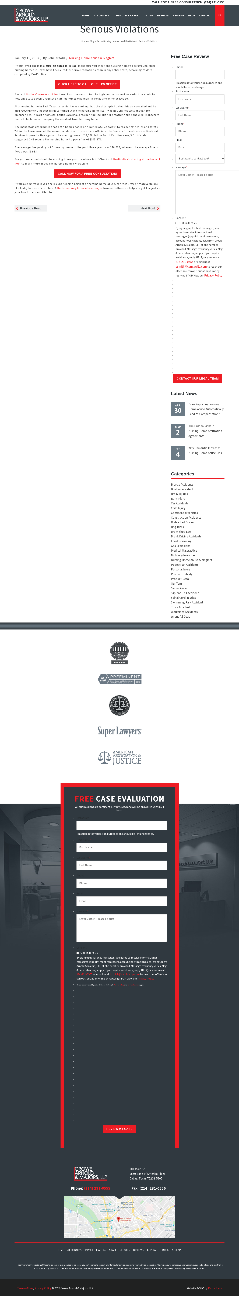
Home (85, 41)
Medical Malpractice (184, 550)
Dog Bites (177, 527)
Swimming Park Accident (187, 602)
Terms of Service (133, 985)
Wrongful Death (181, 616)
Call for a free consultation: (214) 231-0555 (188, 2)
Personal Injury (180, 569)
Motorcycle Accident (184, 555)
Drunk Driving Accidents (186, 536)
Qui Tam (176, 583)
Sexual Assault (180, 588)
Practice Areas (95, 1250)
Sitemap (177, 1250)
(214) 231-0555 (97, 1188)
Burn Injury (178, 499)
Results (125, 1250)
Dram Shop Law (181, 532)
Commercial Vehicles (184, 513)
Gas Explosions (180, 546)
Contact (153, 1250)
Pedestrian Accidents (185, 565)
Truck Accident (180, 607)
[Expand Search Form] (219, 15)
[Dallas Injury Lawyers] (31, 15)
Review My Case (119, 1128)
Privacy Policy (213, 275)
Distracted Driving (183, 522)
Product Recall (180, 579)
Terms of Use (25, 1288)
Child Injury (178, 508)
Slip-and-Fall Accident (185, 593)
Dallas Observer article (41, 94)
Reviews (138, 1250)
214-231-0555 (184, 262)
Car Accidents (180, 503)
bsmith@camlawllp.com (191, 266)
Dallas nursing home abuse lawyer (80, 188)
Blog (92, 41)
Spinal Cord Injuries (183, 598)
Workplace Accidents (184, 612)
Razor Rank (215, 1288)
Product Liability (181, 574)
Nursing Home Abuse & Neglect (92, 58)
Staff (113, 1250)
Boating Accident (182, 489)
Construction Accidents (186, 517)
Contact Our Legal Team (198, 378)
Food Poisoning (181, 541)
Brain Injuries (179, 494)
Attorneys (74, 1250)
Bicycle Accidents (182, 484)
